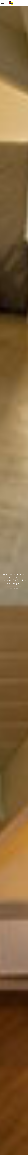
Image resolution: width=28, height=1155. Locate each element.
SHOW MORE (14, 588)
